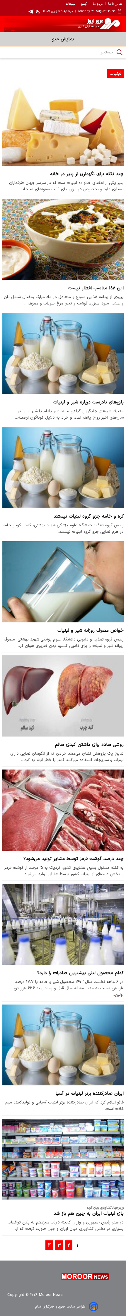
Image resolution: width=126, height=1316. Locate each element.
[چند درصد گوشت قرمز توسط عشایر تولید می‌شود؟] (63, 810)
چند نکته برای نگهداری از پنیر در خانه (87, 173)
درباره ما (98, 4)
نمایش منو (63, 39)
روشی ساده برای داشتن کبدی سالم (89, 744)
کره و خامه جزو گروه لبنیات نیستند (89, 516)
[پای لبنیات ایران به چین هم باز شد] (63, 1159)
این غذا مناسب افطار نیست (96, 288)
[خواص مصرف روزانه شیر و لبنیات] (63, 581)
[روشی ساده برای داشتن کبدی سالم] (63, 695)
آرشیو (84, 4)
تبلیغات (70, 4)
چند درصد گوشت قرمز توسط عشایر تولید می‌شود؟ (73, 858)
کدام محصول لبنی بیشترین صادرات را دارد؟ (80, 972)
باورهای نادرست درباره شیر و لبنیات (88, 402)
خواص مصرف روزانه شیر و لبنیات (90, 630)
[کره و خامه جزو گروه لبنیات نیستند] (63, 467)
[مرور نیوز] (63, 24)
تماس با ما (115, 4)
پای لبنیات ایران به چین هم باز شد (89, 1213)
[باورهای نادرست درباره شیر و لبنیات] (63, 353)
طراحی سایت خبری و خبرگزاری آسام (60, 1306)
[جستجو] (119, 52)
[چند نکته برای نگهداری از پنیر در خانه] (63, 125)
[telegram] (30, 11)
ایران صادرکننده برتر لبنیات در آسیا (89, 1093)
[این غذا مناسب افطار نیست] (63, 239)
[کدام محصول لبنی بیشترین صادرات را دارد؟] (63, 924)
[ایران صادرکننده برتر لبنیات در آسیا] (63, 1045)
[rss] (38, 11)
